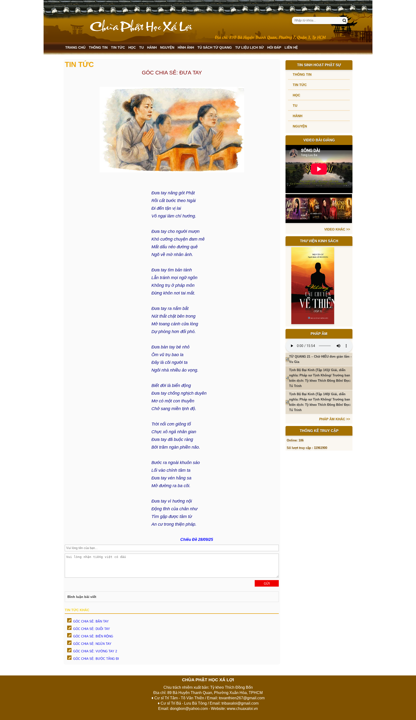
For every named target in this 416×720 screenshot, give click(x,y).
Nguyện (167, 47)
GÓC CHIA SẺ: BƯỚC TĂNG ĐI (96, 659)
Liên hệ (291, 47)
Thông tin (98, 47)
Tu (141, 47)
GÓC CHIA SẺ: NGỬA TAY (92, 644)
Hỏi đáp (274, 47)
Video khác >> (337, 229)
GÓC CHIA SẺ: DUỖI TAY (91, 629)
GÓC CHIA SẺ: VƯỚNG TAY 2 (95, 651)
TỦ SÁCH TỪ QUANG (214, 47)
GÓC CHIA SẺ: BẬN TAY (91, 621)
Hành (152, 47)
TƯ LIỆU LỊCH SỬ (249, 47)
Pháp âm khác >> (334, 419)
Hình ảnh (186, 47)
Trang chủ (75, 47)
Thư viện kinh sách (319, 241)
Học (132, 47)
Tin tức (118, 47)
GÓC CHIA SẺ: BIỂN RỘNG (93, 636)
